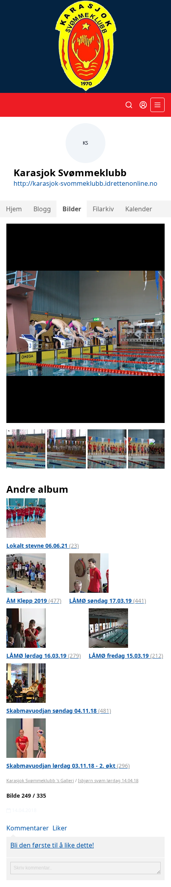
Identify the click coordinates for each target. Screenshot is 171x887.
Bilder (71, 209)
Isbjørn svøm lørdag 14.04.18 (108, 780)
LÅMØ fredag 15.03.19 (126, 655)
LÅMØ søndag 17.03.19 (107, 600)
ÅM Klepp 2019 (33, 600)
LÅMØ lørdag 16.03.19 (43, 655)
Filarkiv (103, 209)
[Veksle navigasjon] (157, 105)
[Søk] (129, 105)
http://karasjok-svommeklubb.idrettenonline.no (85, 183)
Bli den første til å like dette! (52, 845)
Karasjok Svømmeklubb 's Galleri (40, 780)
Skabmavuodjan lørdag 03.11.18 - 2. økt (68, 765)
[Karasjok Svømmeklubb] (85, 46)
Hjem (14, 209)
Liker (59, 828)
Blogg (42, 209)
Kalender (138, 209)
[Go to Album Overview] (26, 517)
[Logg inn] (143, 105)
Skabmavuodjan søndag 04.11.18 (58, 710)
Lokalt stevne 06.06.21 (42, 545)
